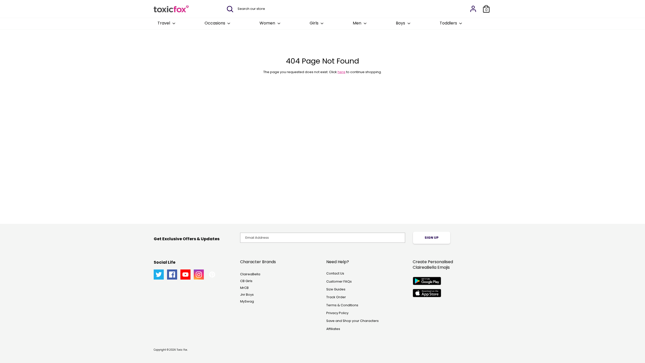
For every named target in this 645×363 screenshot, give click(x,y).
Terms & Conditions (342, 305)
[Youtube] (185, 274)
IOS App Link (427, 293)
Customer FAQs (339, 281)
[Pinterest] (212, 274)
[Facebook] (172, 274)
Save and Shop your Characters (352, 320)
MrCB (244, 287)
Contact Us (335, 273)
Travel (164, 23)
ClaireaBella (250, 274)
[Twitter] (159, 274)
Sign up (432, 237)
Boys (401, 23)
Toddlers (449, 23)
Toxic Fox (182, 349)
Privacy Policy (337, 313)
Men (357, 23)
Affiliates (333, 328)
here (341, 72)
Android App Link (427, 281)
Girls (314, 23)
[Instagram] (199, 274)
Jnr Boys (247, 294)
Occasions (215, 23)
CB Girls (246, 281)
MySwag (247, 301)
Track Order (336, 297)
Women (268, 23)
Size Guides (335, 289)
